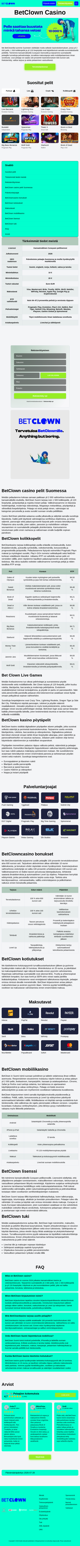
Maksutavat (10, 208)
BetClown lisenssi (12, 219)
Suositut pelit (10, 172)
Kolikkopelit (67, 91)
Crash (48, 91)
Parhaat (9, 91)
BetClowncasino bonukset (16, 198)
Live (28, 91)
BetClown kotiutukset (14, 203)
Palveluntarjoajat (12, 193)
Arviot (7, 234)
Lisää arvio (65, 1395)
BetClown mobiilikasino (14, 213)
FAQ (7, 229)
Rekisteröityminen (12, 182)
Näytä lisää (40, 1457)
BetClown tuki (11, 224)
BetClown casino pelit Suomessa (18, 187)
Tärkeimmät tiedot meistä (15, 177)
